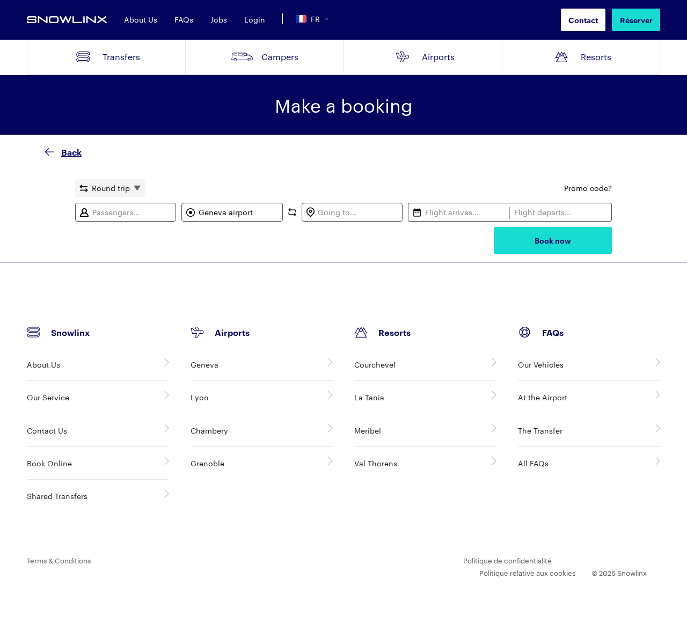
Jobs (218, 19)
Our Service (48, 397)
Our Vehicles (541, 364)
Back (71, 152)
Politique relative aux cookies (527, 572)
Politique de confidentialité (507, 560)
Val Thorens (375, 463)
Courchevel (375, 364)
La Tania (369, 397)
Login (254, 19)
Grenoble (207, 463)
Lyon (200, 397)
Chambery (209, 430)
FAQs (183, 19)
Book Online (49, 463)
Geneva (204, 364)
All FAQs (533, 463)
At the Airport (542, 397)
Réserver (636, 19)
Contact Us (47, 430)
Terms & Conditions (59, 560)
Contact (583, 19)
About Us (140, 19)
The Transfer (540, 430)
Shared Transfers (57, 495)
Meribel (367, 430)
